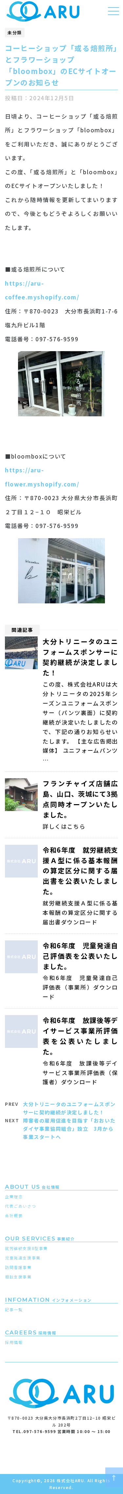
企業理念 (14, 1196)
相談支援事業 (18, 1276)
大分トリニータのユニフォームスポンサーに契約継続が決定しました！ (80, 657)
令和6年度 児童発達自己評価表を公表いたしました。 (80, 955)
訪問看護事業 (18, 1267)
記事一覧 (14, 1309)
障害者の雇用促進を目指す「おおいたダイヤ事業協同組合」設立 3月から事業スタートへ (69, 1128)
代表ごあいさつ (20, 1206)
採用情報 (14, 1342)
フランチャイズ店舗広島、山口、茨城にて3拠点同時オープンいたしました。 (80, 799)
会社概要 (14, 1215)
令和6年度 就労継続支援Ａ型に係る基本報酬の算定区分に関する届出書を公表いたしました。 (80, 871)
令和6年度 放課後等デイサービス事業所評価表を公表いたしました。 (80, 1035)
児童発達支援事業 (23, 1257)
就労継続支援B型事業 (26, 1248)
